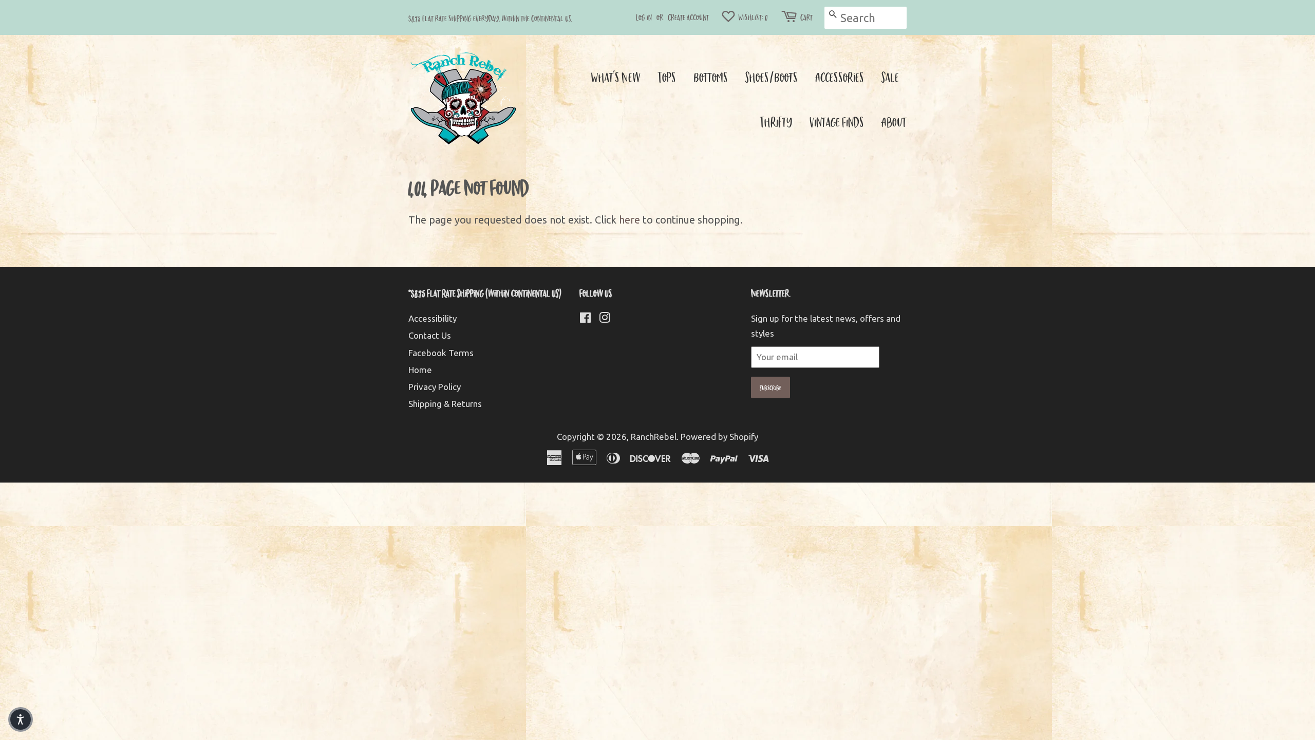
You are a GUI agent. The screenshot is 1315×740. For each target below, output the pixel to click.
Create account (688, 17)
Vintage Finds (837, 122)
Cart (806, 17)
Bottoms (710, 77)
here (629, 220)
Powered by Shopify (719, 436)
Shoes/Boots (771, 77)
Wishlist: (752, 17)
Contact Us (429, 335)
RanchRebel (654, 436)
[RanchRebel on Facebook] (585, 319)
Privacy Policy (434, 387)
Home (420, 370)
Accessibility (432, 318)
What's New (616, 77)
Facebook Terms (441, 353)
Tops (667, 77)
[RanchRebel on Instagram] (604, 319)
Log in (644, 17)
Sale (890, 77)
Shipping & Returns (445, 404)
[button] (20, 719)
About (894, 122)
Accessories (839, 77)
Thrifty (776, 122)
